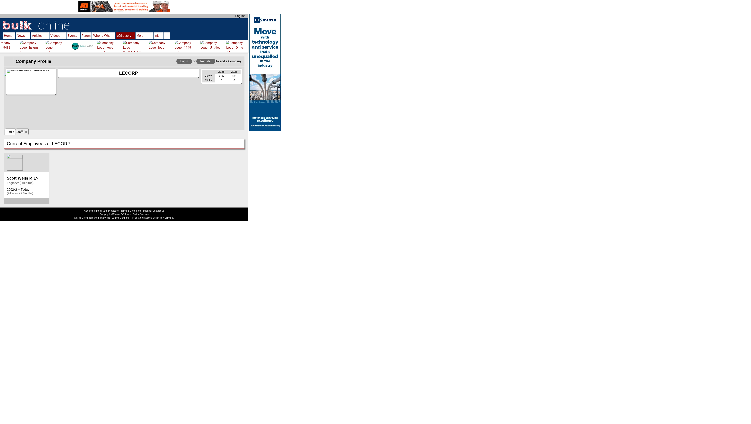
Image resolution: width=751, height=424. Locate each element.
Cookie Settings (92, 210)
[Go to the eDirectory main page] (9, 61)
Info (157, 35)
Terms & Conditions (131, 210)
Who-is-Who (101, 35)
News (21, 35)
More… (142, 35)
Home (8, 35)
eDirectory (124, 35)
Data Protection (110, 210)
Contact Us (158, 210)
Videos (55, 35)
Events (72, 35)
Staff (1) (21, 132)
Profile (10, 132)
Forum (86, 35)
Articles (37, 35)
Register (205, 61)
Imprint (147, 210)
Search (166, 36)
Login (184, 61)
